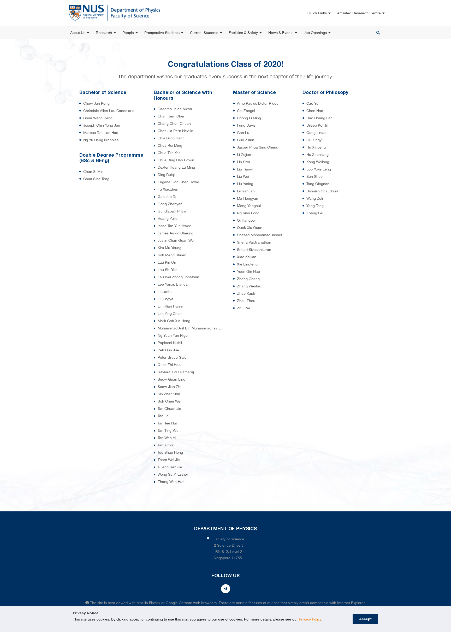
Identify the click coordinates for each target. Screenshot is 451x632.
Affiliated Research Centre (359, 13)
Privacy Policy (310, 619)
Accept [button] (365, 619)
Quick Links (317, 13)
